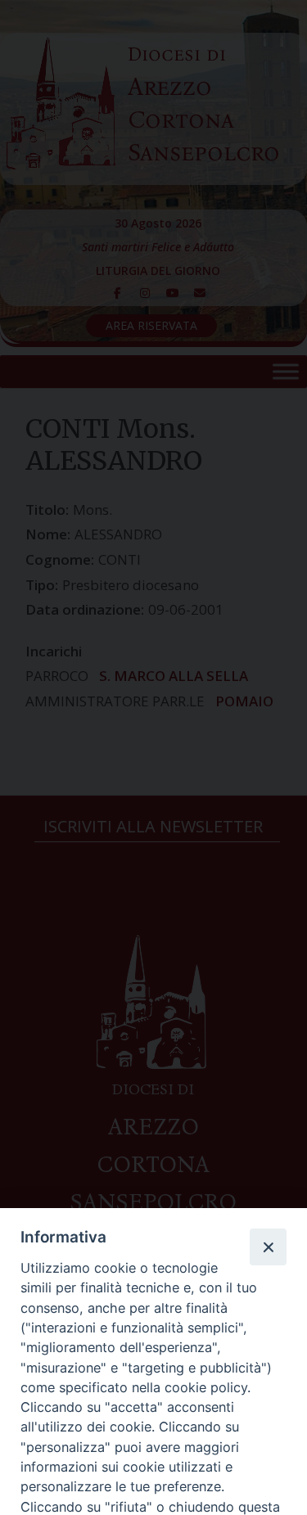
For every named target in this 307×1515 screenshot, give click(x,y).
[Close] (268, 1247)
